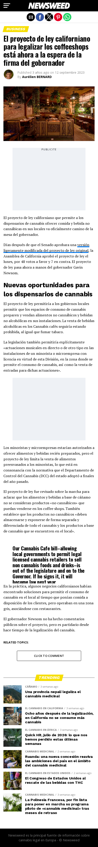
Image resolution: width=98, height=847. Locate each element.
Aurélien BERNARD (37, 77)
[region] (49, 179)
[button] (6, 5)
